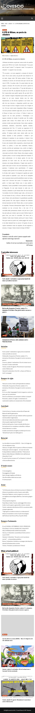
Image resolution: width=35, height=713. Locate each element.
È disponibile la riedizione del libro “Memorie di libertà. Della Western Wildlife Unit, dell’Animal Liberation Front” (16, 454)
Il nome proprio (6, 479)
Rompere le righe (17, 304)
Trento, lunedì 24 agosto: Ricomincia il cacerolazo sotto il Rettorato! (16, 700)
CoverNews (19, 710)
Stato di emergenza (26, 304)
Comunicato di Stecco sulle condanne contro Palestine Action (15, 341)
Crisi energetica (6, 471)
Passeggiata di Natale (8, 473)
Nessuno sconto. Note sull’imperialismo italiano (16, 383)
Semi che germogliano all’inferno (11, 475)
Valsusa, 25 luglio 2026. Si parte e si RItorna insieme (17, 447)
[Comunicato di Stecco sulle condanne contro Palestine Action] (17, 327)
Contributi (4, 406)
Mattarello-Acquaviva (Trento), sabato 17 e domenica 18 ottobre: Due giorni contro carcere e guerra (16, 310)
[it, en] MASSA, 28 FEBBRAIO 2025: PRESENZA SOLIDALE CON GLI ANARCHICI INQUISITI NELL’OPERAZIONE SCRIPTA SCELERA (16, 528)
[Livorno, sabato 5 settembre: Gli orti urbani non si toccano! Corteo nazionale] (17, 656)
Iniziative (10, 274)
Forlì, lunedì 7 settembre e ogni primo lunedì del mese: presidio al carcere (16, 280)
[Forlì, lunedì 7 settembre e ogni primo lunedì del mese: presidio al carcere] (17, 266)
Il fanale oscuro (6, 465)
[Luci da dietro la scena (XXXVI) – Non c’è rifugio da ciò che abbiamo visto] (17, 626)
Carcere (4, 30)
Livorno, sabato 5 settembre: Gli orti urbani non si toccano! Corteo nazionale (16, 670)
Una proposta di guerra (9, 500)
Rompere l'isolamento (8, 521)
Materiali (4, 438)
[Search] (32, 18)
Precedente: (16, 236)
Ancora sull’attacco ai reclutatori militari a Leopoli (16, 396)
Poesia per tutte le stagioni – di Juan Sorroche (15, 449)
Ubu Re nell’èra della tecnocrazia (11, 477)
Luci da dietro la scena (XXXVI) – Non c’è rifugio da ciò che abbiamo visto (17, 639)
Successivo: (19, 243)
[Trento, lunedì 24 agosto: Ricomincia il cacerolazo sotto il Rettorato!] (17, 687)
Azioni (3, 485)
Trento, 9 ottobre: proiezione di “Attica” (13, 545)
